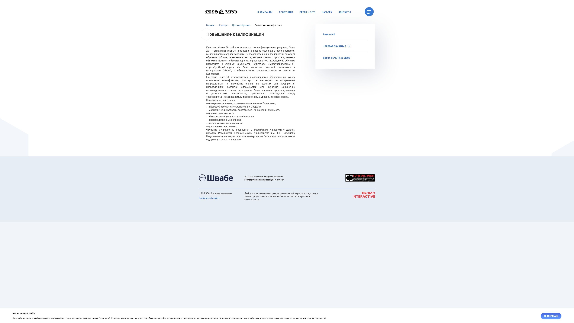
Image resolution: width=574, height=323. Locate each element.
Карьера (327, 12)
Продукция (286, 12)
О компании (265, 12)
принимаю (551, 316)
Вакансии (329, 34)
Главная (210, 25)
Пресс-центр (307, 12)
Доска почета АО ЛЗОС (336, 58)
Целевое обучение (241, 25)
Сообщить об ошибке (209, 198)
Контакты (345, 12)
